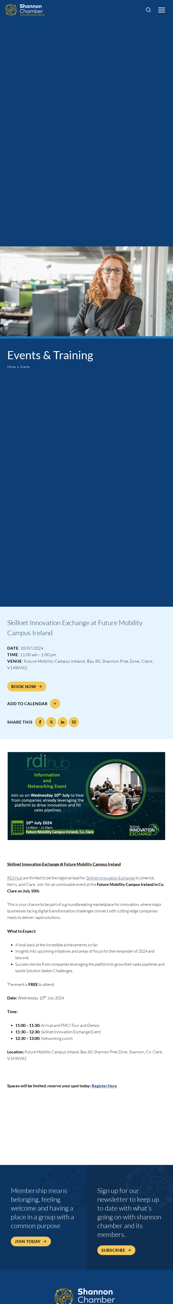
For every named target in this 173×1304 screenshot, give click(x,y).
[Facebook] (40, 722)
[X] (51, 722)
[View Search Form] (148, 10)
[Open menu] (161, 9)
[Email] (74, 722)
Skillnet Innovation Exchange (110, 877)
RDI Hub (14, 877)
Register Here (104, 1085)
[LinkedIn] (62, 722)
